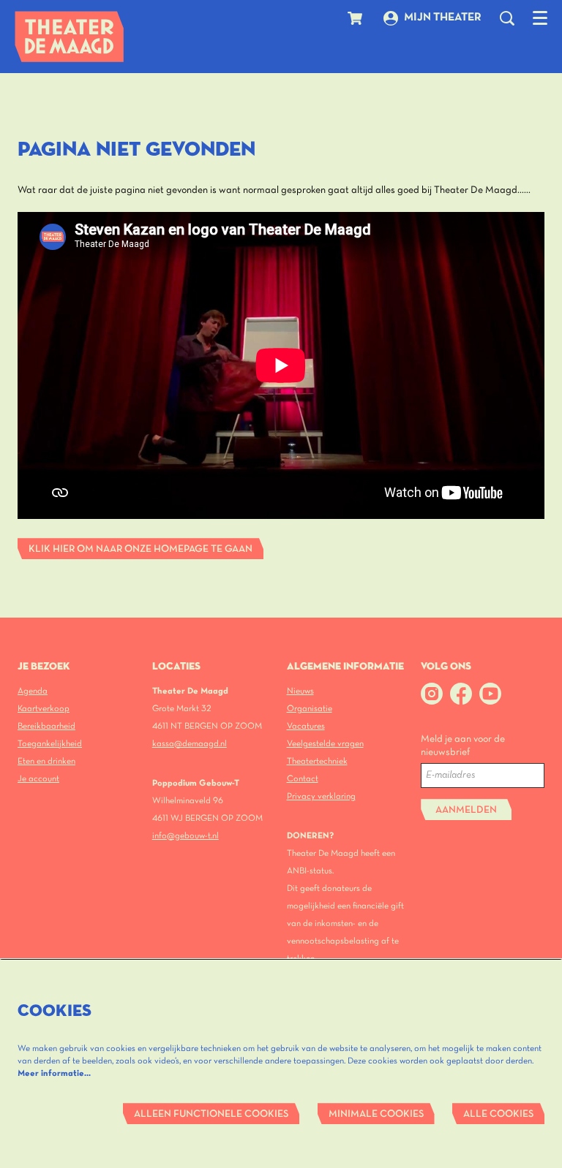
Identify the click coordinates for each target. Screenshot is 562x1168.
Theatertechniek (317, 761)
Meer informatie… (54, 1073)
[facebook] (461, 694)
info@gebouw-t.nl (185, 836)
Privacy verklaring (321, 796)
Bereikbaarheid (46, 726)
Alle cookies (498, 1114)
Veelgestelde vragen (325, 744)
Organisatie (309, 709)
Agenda (33, 691)
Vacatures (306, 726)
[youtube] (490, 694)
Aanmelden (466, 810)
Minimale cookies (376, 1114)
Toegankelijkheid (50, 744)
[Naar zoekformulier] (507, 18)
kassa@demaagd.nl (189, 744)
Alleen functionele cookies (211, 1114)
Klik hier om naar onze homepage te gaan (140, 549)
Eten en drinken (46, 761)
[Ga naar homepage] (69, 36)
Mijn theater (443, 17)
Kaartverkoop (44, 709)
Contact (302, 779)
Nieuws (300, 691)
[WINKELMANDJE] (356, 18)
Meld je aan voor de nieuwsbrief (463, 746)
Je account (38, 779)
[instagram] (432, 694)
